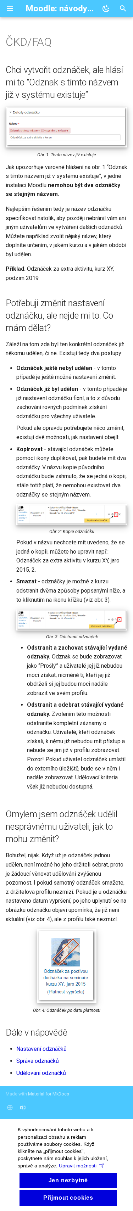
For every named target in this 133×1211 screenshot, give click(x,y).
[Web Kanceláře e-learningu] (10, 1107)
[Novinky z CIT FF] (22, 1107)
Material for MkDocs (48, 1094)
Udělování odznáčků (41, 1073)
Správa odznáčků (37, 1061)
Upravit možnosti (77, 1165)
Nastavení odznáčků (41, 1048)
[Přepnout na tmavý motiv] (106, 8)
